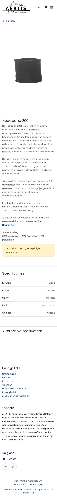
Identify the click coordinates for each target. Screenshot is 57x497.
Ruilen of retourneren (14, 388)
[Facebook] (6, 467)
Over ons (7, 377)
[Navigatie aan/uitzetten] (52, 7)
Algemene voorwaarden (15, 396)
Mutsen (10, 21)
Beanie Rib (8, 225)
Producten (8, 381)
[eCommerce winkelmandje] (39, 7)
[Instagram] (13, 467)
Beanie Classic (36, 221)
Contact (7, 385)
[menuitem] (20, 485)
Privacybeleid (9, 392)
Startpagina (9, 374)
